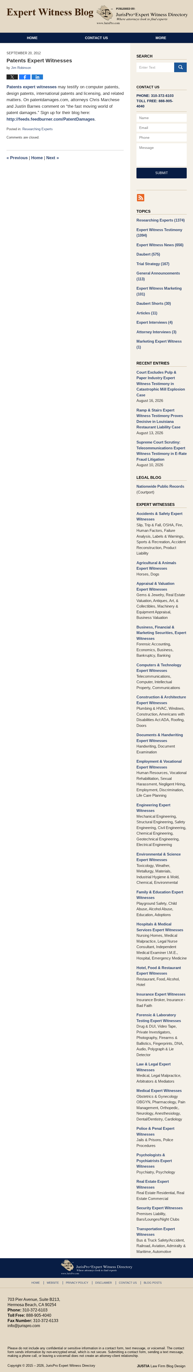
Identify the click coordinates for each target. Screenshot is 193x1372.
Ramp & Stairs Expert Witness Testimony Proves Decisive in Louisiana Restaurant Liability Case (159, 418)
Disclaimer (103, 1282)
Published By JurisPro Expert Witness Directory (142, 14)
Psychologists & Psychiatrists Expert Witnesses (154, 1160)
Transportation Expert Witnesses (155, 1232)
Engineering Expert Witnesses (153, 808)
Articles (146, 313)
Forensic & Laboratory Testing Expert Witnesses (158, 1018)
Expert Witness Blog (50, 13)
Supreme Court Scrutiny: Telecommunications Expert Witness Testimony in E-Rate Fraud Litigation (161, 450)
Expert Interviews (154, 322)
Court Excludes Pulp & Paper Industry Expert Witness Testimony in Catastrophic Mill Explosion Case (160, 383)
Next (52, 157)
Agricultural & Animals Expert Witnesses (156, 566)
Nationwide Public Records (160, 486)
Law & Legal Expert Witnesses (153, 1067)
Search (180, 67)
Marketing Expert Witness (159, 344)
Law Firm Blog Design (161, 1366)
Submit (161, 173)
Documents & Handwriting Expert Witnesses (159, 738)
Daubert (148, 254)
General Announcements (158, 276)
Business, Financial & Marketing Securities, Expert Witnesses (161, 633)
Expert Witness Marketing (159, 291)
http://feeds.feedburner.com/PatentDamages (50, 119)
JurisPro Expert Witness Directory (70, 1365)
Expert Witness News (159, 245)
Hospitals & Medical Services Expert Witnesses (159, 927)
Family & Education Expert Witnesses (159, 895)
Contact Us (96, 38)
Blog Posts (153, 1282)
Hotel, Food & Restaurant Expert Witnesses (158, 971)
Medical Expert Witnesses (159, 1090)
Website (53, 1282)
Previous (17, 157)
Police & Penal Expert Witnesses (155, 1131)
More (161, 38)
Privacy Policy (77, 1282)
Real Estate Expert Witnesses (152, 1184)
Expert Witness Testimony (159, 233)
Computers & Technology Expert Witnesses (158, 668)
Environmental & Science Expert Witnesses (158, 857)
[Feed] (140, 197)
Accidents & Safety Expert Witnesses (159, 516)
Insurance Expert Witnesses (160, 994)
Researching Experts (37, 129)
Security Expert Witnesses (159, 1208)
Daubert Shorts (153, 303)
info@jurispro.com (24, 1326)
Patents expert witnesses (32, 87)
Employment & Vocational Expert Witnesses (159, 764)
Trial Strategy (152, 264)
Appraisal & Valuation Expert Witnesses (155, 586)
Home (32, 38)
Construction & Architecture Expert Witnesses (161, 700)
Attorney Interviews (156, 332)
